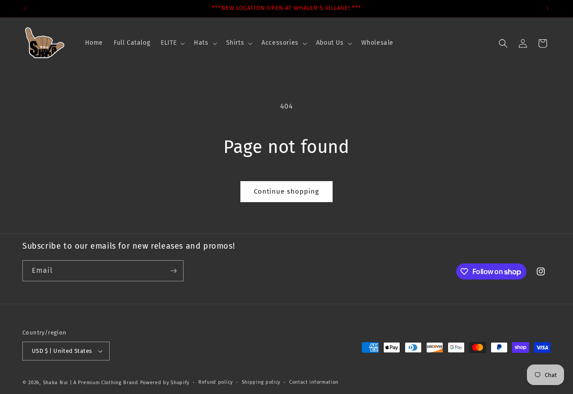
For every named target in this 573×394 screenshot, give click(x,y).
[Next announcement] (547, 8)
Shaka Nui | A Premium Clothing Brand (90, 383)
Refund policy (215, 382)
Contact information (313, 382)
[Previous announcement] (25, 8)
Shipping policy (261, 382)
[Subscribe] (173, 270)
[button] (171, 43)
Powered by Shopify (165, 383)
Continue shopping (286, 191)
